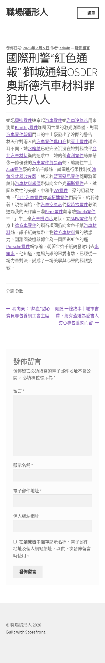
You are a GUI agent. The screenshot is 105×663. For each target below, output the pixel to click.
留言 (18, 391)
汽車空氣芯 (51, 204)
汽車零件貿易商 (47, 162)
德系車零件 (25, 225)
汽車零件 (53, 120)
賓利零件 (75, 155)
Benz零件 (54, 211)
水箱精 (34, 148)
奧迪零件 (23, 120)
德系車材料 (64, 232)
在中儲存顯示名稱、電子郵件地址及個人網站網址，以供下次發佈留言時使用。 (52, 549)
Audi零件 (14, 169)
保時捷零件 (77, 204)
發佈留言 (82, 47)
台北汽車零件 (30, 197)
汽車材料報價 (28, 183)
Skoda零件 (86, 211)
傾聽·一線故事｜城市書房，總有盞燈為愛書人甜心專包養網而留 (77, 316)
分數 (19, 291)
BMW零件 (79, 218)
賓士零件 (79, 141)
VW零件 (61, 190)
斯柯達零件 (58, 197)
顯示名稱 (23, 465)
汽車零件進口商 (51, 141)
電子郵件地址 (27, 490)
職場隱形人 (27, 12)
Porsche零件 (18, 246)
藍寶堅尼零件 (66, 176)
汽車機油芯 (42, 218)
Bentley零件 (26, 127)
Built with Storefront (26, 632)
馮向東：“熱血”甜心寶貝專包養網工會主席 (28, 312)
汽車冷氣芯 (77, 120)
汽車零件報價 (19, 134)
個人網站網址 (26, 516)
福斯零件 (75, 183)
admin (65, 47)
